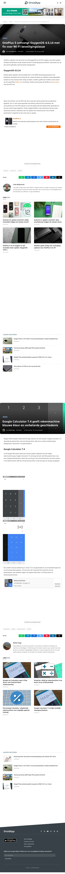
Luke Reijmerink (12, 51)
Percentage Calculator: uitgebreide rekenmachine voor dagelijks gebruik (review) (16, 710)
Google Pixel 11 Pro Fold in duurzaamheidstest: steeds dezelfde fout (36, 339)
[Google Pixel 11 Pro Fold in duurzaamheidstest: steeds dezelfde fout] (7, 341)
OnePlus (6, 170)
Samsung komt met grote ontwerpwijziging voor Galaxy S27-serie (35, 756)
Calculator (6, 629)
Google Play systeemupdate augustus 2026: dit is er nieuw (33, 357)
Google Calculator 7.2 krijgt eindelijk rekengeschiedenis (47, 709)
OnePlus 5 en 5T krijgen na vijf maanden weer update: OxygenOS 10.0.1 (15, 248)
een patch (56, 82)
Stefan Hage (12, 430)
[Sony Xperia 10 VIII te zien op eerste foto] (7, 368)
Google (13, 629)
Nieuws (11, 21)
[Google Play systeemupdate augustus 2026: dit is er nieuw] (7, 359)
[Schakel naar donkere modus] (58, 3)
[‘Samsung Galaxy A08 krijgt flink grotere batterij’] (7, 350)
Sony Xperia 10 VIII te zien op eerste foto (27, 366)
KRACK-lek (18, 82)
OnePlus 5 (17, 119)
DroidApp (5, 21)
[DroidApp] (32, 3)
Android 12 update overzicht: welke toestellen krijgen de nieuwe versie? (16, 221)
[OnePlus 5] (8, 124)
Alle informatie (53, 126)
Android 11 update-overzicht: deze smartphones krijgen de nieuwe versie (48, 221)
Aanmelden (8, 858)
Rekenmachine (19, 580)
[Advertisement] (32, 92)
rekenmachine (21, 629)
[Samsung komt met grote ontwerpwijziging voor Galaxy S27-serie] (7, 758)
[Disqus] (32, 280)
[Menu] (5, 3)
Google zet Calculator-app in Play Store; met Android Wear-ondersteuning (15, 682)
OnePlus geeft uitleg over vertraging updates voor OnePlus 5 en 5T (47, 247)
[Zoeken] (60, 3)
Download (57, 584)
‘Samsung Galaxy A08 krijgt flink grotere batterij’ (29, 348)
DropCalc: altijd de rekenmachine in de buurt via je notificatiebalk (48, 681)
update (20, 170)
